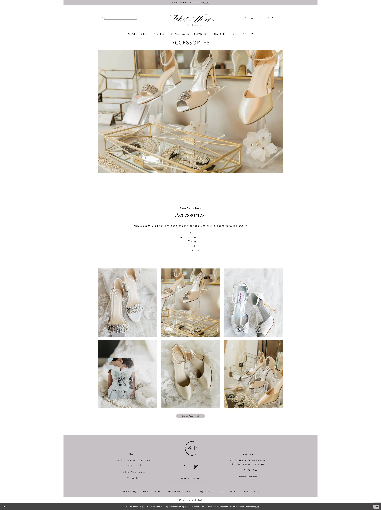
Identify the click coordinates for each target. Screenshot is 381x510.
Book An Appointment (190, 416)
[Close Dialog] (4, 506)
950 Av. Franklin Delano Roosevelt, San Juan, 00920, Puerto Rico (248, 462)
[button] (252, 34)
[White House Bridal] (190, 19)
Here (206, 2)
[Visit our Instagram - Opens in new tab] (196, 467)
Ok (376, 506)
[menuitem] (120, 18)
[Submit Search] (105, 18)
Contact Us (133, 478)
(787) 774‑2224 (248, 470)
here (257, 506)
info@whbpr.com (248, 476)
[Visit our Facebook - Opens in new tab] (184, 467)
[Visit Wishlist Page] (244, 34)
